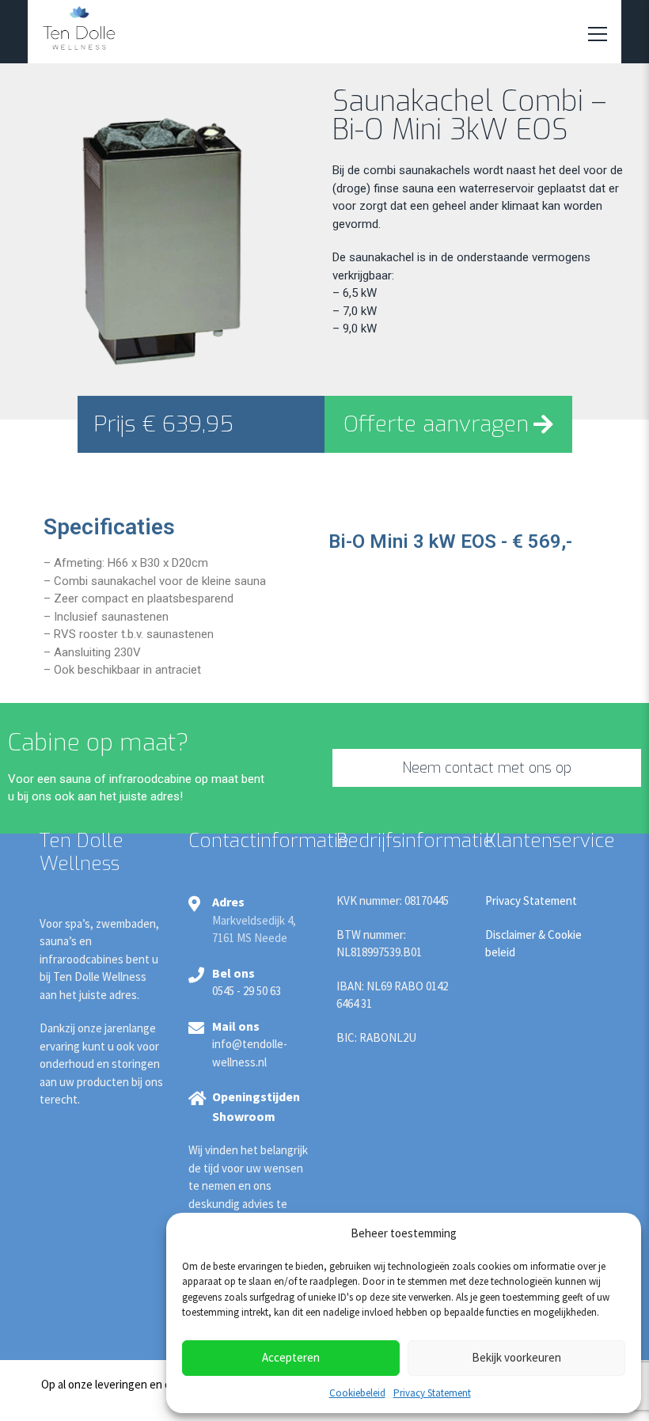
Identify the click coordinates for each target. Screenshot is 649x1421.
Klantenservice (550, 840)
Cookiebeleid (357, 1393)
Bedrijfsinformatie (415, 840)
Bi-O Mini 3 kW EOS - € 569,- (450, 541)
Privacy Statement (432, 1393)
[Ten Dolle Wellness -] (79, 25)
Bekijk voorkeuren (516, 1357)
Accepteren (291, 1357)
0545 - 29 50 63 (246, 990)
